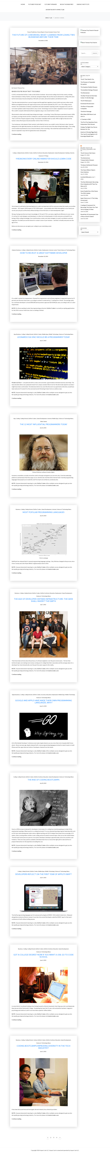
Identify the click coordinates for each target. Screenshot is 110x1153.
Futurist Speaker (51, 4)
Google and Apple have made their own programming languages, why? (43, 701)
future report (41, 32)
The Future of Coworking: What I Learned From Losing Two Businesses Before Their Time (43, 36)
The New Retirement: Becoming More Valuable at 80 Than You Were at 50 (89, 184)
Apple (13, 694)
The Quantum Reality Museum (89, 87)
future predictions (32, 32)
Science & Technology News (68, 250)
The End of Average (86, 111)
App (15, 334)
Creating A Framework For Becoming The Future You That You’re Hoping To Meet (89, 207)
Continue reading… (17, 134)
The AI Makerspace (86, 100)
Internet (72, 153)
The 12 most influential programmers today (43, 424)
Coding (14, 153)
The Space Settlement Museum (89, 165)
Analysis (14, 250)
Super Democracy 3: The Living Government (89, 199)
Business (19, 250)
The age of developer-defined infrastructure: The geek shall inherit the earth (43, 600)
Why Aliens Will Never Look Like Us (88, 115)
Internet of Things (43, 156)
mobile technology (53, 334)
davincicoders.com (53, 394)
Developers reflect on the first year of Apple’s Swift (43, 874)
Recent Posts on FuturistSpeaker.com (88, 148)
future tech (56, 32)
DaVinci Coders (29, 153)
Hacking (67, 153)
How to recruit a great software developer (43, 253)
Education (45, 153)
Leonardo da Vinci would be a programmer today (43, 337)
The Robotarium (85, 93)
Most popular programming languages (43, 512)
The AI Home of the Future (88, 153)
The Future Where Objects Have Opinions (88, 171)
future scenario (49, 32)
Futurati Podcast (34, 4)
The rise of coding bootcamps (43, 780)
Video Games (43, 421)
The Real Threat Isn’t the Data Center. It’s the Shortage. (89, 97)
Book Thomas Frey (66, 4)
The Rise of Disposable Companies (87, 107)
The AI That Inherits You (87, 79)
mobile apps (45, 334)
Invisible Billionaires (86, 177)
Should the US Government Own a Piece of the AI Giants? (89, 215)
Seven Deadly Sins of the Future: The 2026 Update (89, 192)
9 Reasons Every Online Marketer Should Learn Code (43, 159)
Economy (43, 694)
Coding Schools (21, 153)
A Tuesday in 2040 (86, 119)
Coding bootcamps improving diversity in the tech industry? (43, 1047)
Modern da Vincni (17, 382)
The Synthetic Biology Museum (89, 90)
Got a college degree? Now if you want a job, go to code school (44, 956)
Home (23, 4)
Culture (35, 1040)
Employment (51, 153)
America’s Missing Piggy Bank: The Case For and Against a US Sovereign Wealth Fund (89, 134)
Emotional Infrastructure (87, 103)
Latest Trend (57, 250)
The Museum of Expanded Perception (88, 83)
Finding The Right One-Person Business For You (89, 128)
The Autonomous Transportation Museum (87, 159)
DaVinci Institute (83, 4)
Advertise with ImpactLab (55, 9)
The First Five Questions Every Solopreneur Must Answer (89, 123)
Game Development (60, 153)
